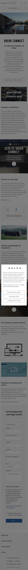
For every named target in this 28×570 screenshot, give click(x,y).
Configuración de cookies (14, 300)
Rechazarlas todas (14, 296)
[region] (14, 284)
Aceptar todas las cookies (14, 292)
